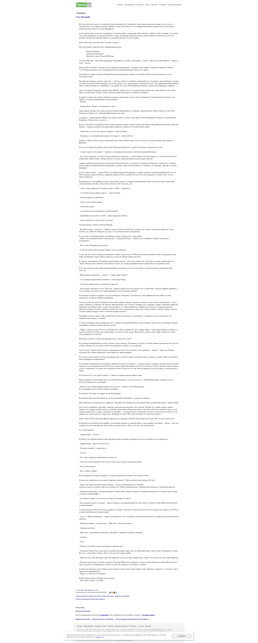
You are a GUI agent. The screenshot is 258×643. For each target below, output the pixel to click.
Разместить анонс (108, 596)
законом (109, 630)
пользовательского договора (157, 629)
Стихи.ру (140, 626)
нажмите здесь (100, 637)
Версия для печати (95, 596)
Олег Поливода (83, 17)
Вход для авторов (174, 5)
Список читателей (81, 596)
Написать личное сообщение (102, 619)
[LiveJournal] (116, 592)
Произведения (129, 5)
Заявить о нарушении (122, 596)
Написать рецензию (83, 611)
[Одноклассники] (112, 592)
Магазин (154, 5)
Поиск (147, 5)
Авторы (120, 5)
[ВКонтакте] (110, 592)
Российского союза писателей (124, 640)
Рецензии (140, 5)
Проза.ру (148, 626)
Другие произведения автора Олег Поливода (90, 599)
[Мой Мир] (114, 592)
